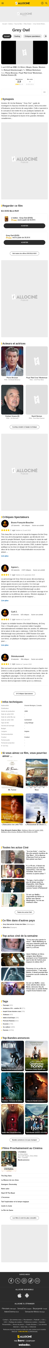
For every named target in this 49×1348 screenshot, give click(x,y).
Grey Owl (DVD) (12, 235)
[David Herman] (37, 400)
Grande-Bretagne (30, 705)
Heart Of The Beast (8, 1193)
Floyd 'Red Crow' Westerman (30, 73)
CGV (5, 1322)
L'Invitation (22, 1152)
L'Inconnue (5, 1197)
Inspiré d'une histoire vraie (14, 1011)
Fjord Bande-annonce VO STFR (36, 1132)
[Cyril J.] (5, 613)
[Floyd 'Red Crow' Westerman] (37, 361)
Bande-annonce (23, 1160)
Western (42, 67)
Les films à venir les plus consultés (24, 1218)
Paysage (8, 1005)
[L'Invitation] (9, 1161)
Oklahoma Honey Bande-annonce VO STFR (37, 1069)
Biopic (29, 67)
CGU (43, 1320)
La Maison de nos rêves (10, 1180)
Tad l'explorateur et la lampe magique (15, 1202)
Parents (8, 1030)
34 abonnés (15, 615)
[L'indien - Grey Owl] (6, 219)
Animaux (8, 1014)
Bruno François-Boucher (22, 523)
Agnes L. (15, 567)
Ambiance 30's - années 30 (14, 1008)
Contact (5, 1320)
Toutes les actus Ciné (24, 912)
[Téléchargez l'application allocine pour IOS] (20, 1295)
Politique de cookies (15, 1322)
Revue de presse (18, 1324)
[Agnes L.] (5, 568)
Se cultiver (9, 1027)
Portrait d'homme (11, 1021)
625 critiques (25, 615)
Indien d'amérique (11, 1018)
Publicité (36, 1320)
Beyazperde (37, 1308)
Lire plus (4, 556)
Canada (39, 705)
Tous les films (18, 24)
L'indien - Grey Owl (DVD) (22, 218)
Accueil (4, 24)
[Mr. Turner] (12, 774)
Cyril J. (14, 612)
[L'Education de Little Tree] (12, 808)
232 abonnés (15, 570)
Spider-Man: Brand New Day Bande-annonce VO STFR (13, 1132)
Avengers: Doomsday (9, 1184)
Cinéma (10, 24)
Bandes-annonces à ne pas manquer (24, 1140)
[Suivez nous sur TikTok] (31, 1281)
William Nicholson (33, 70)
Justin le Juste (6, 1206)
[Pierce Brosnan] (12, 361)
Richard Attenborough (13, 70)
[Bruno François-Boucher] (5, 523)
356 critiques (25, 659)
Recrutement (28, 1320)
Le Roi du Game (7, 1210)
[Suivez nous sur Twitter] (18, 1281)
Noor (37, 790)
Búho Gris (10, 927)
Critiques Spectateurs (15, 517)
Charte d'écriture (31, 1324)
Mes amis (30, 79)
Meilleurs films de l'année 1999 (32, 830)
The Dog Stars (6, 1176)
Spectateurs (19, 79)
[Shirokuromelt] (5, 657)
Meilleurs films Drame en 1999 (27, 832)
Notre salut (5, 1189)
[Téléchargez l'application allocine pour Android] (28, 1295)
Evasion (8, 1024)
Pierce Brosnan (11, 73)
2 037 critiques (26, 570)
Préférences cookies (30, 1322)
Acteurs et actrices (13, 343)
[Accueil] (22, 3)
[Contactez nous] (38, 1281)
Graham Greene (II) (8, 75)
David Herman (37, 416)
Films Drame (27, 24)
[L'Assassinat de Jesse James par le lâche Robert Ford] (37, 808)
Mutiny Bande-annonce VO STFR (13, 1069)
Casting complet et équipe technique (24, 427)
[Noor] (37, 774)
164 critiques (26, 525)
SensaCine (21, 1308)
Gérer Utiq (24, 1327)
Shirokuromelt (17, 656)
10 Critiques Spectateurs (24, 693)
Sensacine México (32, 1312)
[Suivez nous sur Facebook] (11, 1281)
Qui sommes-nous (16, 1320)
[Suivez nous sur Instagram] (25, 1281)
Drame (35, 67)
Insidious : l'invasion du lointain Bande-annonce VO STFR (13, 1101)
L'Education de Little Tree (12, 824)
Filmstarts (6, 1308)
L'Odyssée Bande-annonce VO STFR (37, 1101)
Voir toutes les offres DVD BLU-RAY (24, 253)
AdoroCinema (9, 1312)
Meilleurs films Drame (8, 832)
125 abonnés (15, 525)
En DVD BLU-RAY (10, 211)
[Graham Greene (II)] (12, 400)
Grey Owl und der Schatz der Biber (19, 924)
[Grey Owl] (24, 52)
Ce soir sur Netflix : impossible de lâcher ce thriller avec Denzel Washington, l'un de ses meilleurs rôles (35, 898)
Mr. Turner (12, 790)
